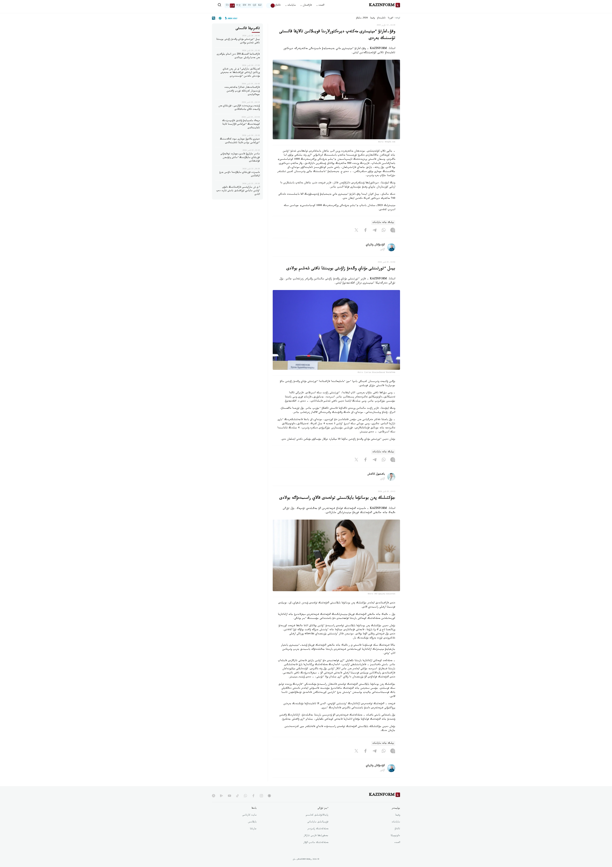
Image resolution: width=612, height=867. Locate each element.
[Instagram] (392, 230)
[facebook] (253, 795)
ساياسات (396, 822)
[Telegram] (374, 230)
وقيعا (372, 18)
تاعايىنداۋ (381, 18)
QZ (254, 5)
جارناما (253, 829)
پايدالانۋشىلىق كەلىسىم (317, 815)
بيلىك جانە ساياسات (383, 222)
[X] (356, 230)
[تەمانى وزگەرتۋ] (270, 5)
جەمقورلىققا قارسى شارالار (316, 836)
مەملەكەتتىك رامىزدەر (317, 829)
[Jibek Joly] (230, 18)
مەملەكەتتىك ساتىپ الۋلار (315, 843)
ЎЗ (227, 5)
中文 (238, 5)
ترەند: (397, 18)
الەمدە (397, 843)
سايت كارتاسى (249, 815)
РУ (249, 5)
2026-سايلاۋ (362, 18)
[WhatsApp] (383, 230)
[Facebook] (365, 230)
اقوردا (390, 18)
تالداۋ (278, 5)
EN (244, 5)
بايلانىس (252, 822)
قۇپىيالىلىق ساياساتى (317, 822)
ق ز (232, 5)
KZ (260, 5)
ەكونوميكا (395, 836)
